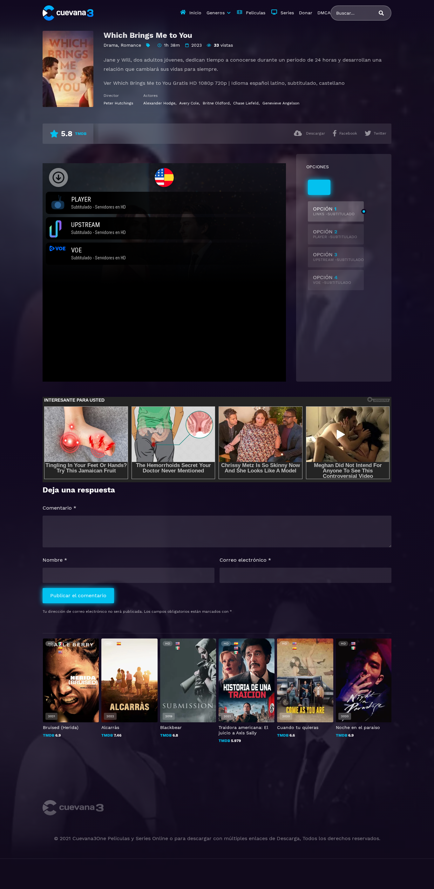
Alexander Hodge (159, 103)
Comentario (59, 508)
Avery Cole (189, 103)
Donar (305, 12)
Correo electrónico (245, 560)
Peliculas (255, 12)
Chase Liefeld (246, 103)
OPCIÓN (334, 211)
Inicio (195, 12)
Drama (111, 45)
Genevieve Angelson (280, 103)
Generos (216, 12)
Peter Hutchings (118, 103)
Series (287, 12)
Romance (131, 45)
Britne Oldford (216, 103)
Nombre (55, 560)
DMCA (323, 12)
